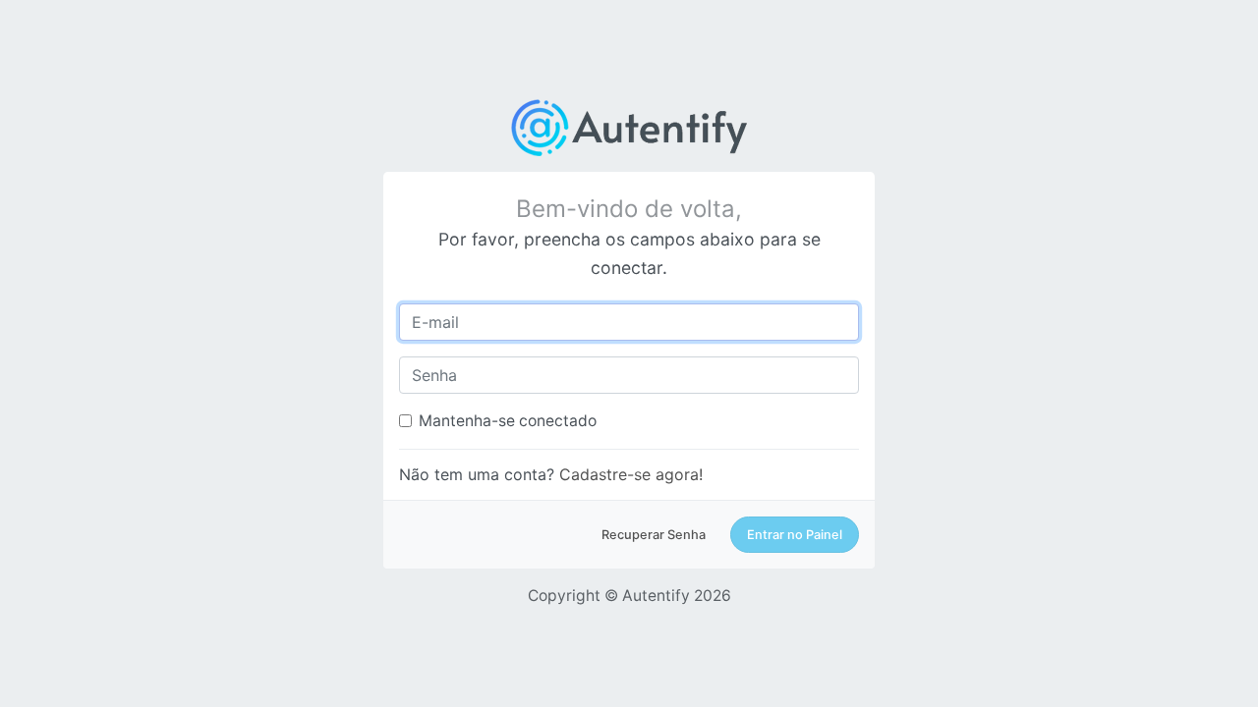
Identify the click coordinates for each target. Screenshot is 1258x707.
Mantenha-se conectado (508, 420)
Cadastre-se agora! (631, 474)
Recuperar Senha (653, 534)
